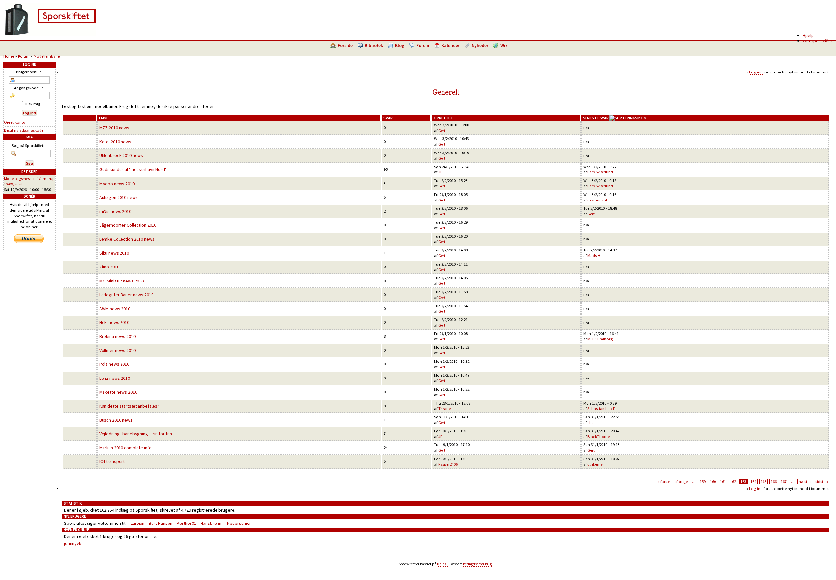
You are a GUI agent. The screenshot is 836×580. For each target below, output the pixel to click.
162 (733, 481)
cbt (590, 422)
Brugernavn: (28, 71)
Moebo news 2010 (117, 183)
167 (784, 481)
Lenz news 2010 (114, 378)
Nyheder (480, 45)
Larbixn (137, 523)
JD (440, 171)
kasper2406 (448, 464)
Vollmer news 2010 (117, 350)
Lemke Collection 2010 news (126, 239)
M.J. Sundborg (600, 338)
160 (713, 481)
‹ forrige (681, 481)
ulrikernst (595, 464)
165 (763, 481)
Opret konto (14, 122)
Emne (103, 117)
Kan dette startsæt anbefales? (129, 406)
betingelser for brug (477, 564)
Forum (422, 45)
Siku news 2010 (114, 253)
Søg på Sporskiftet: (28, 145)
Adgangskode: (28, 87)
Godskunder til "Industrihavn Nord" (133, 169)
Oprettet (443, 117)
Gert (441, 130)
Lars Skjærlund (600, 171)
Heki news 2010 (114, 322)
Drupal (442, 564)
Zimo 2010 (109, 267)
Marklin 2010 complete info (125, 448)
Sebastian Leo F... (602, 408)
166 (774, 481)
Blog (399, 45)
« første (663, 481)
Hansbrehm (212, 523)
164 (753, 481)
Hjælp (808, 35)
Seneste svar (596, 117)
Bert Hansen (160, 523)
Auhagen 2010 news (118, 197)
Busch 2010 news (116, 420)
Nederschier (239, 523)
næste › (805, 481)
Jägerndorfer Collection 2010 (127, 225)
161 (723, 481)
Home (8, 56)
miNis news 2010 (115, 211)
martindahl (597, 200)
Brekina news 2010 (117, 336)
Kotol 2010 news (115, 142)
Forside (345, 45)
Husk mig (31, 103)
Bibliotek (374, 45)
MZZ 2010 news (114, 128)
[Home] (50, 34)
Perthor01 (186, 523)
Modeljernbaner (47, 56)
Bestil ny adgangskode (23, 130)
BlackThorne (598, 436)
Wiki (504, 45)
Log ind (756, 72)
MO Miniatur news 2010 (121, 281)
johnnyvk (72, 543)
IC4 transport (112, 461)
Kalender (450, 45)
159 (703, 481)
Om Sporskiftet (818, 41)
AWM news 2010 (114, 309)
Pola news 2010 (114, 364)
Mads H (593, 255)
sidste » (821, 481)
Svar (388, 117)
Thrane (444, 408)
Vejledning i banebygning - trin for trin (135, 434)
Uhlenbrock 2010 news (121, 155)
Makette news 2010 (118, 392)
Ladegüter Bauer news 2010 (126, 295)
